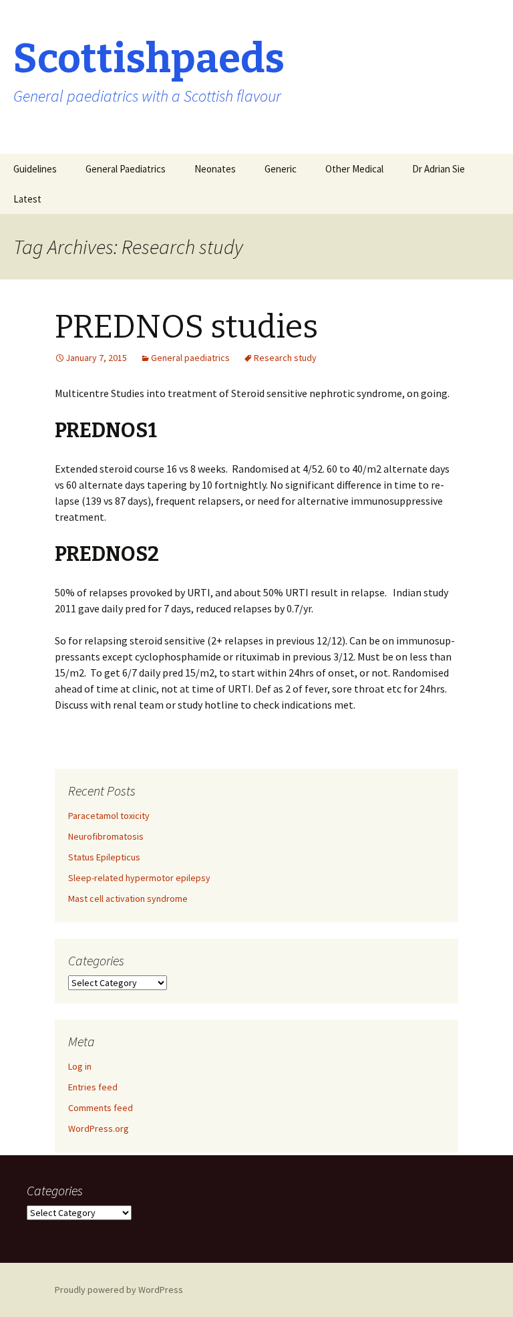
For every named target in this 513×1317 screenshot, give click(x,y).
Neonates (215, 168)
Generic (281, 168)
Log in (80, 1066)
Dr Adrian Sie (438, 168)
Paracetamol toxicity (109, 816)
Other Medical (354, 168)
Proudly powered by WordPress (119, 1290)
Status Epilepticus (104, 857)
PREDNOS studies (186, 327)
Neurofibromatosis (106, 836)
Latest (27, 199)
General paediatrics (190, 358)
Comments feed (100, 1108)
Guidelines (35, 168)
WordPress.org (98, 1128)
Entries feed (93, 1087)
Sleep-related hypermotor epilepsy (139, 878)
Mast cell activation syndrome (128, 898)
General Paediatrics (126, 168)
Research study (285, 358)
